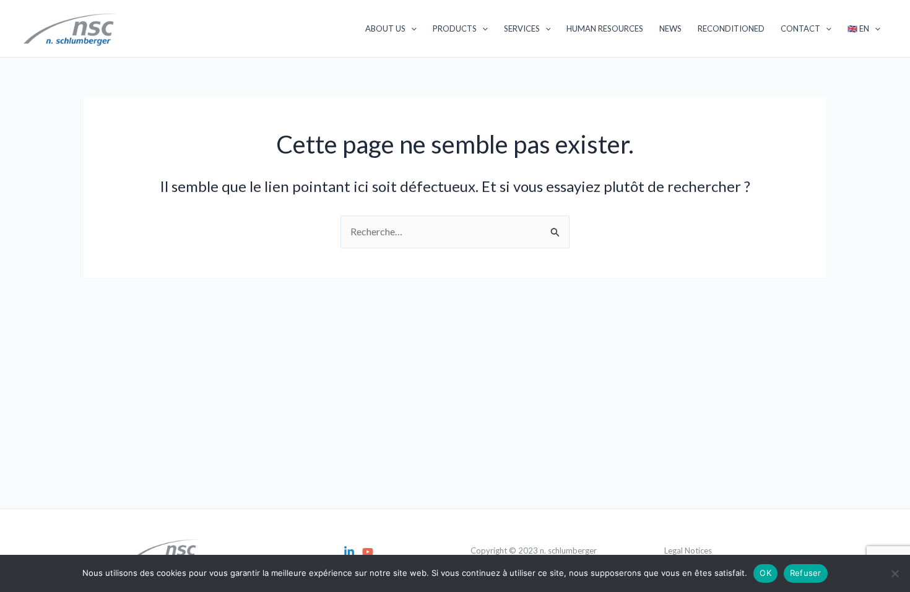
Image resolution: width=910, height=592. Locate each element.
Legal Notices (688, 550)
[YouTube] (367, 551)
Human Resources (604, 28)
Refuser (805, 573)
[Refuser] (894, 573)
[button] (411, 28)
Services (522, 28)
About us (385, 28)
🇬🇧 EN (858, 28)
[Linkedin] (349, 551)
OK (765, 573)
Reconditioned (731, 28)
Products (455, 28)
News (670, 28)
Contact (800, 28)
